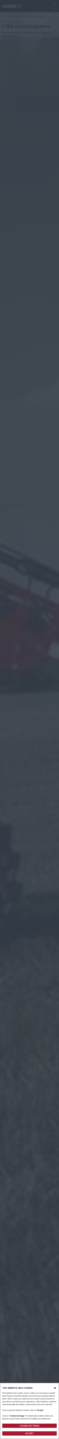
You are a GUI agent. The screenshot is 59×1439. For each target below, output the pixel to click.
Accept (29, 1433)
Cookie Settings (29, 1425)
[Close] (55, 1388)
